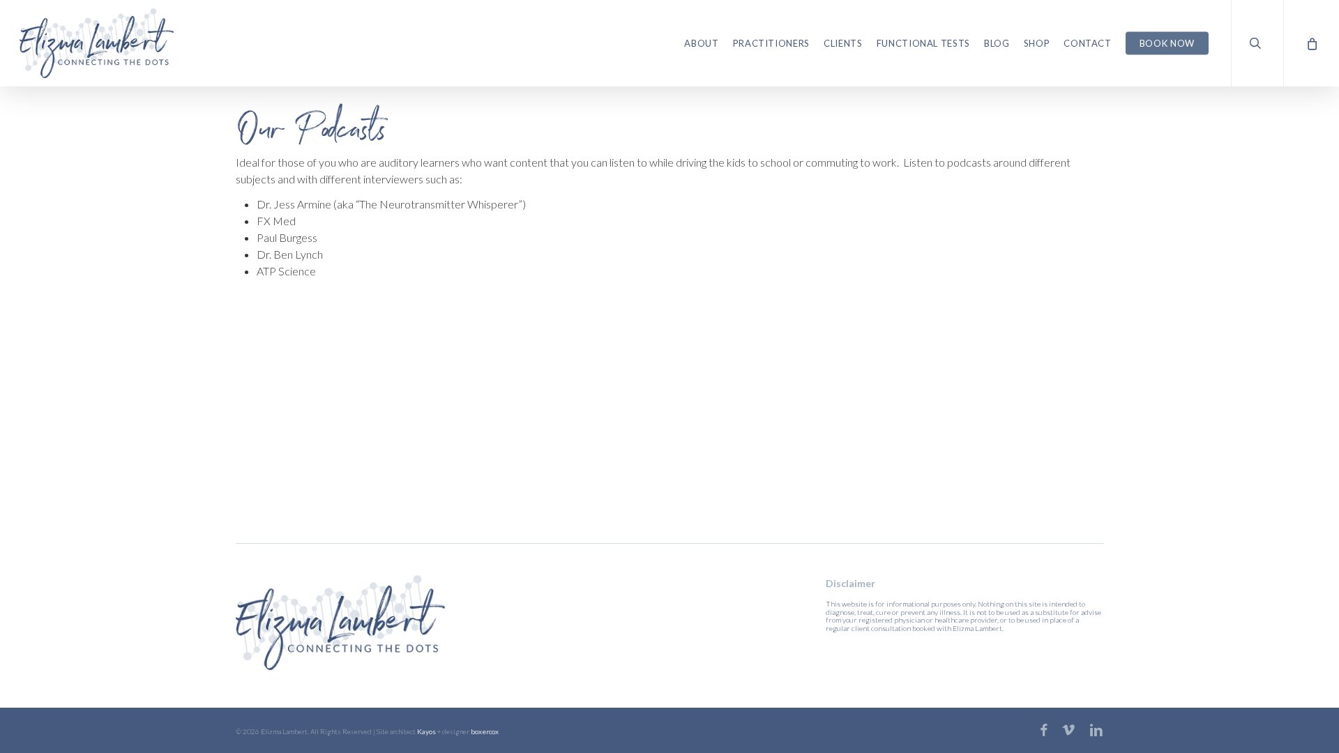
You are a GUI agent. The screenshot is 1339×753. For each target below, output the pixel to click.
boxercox (485, 731)
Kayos (426, 731)
